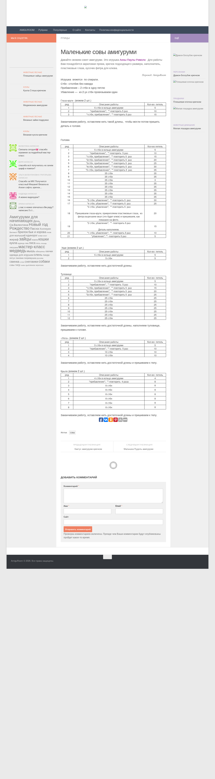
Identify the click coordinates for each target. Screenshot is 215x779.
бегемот (13, 232)
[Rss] (51, 37)
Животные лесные (32, 72)
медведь (18, 250)
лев (26, 243)
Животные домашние (184, 125)
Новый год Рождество (29, 226)
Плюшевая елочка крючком (187, 101)
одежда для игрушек (21, 255)
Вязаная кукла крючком (35, 134)
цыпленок (30, 265)
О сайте (77, 30)
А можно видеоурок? (29, 197)
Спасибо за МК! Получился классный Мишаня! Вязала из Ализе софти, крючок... (34, 184)
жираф (14, 239)
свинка (14, 261)
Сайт (66, 516)
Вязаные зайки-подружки (36, 119)
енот (45, 235)
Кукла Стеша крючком (34, 90)
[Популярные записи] (17, 64)
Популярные (60, 30)
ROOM (27, 30)
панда (46, 255)
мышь (31, 251)
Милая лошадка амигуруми (187, 128)
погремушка (30, 257)
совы (72, 432)
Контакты (90, 30)
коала (35, 239)
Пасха (34, 228)
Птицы (65, 38)
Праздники (178, 98)
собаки (44, 261)
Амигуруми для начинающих (24, 218)
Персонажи (179, 72)
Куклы (26, 87)
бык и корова (37, 232)
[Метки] (46, 64)
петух (12, 257)
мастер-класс (31, 246)
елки (40, 235)
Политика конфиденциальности (116, 30)
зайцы (25, 238)
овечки (49, 251)
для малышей (18, 235)
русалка (40, 258)
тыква (23, 265)
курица (21, 243)
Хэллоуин (45, 228)
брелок (23, 231)
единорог (32, 235)
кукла (13, 242)
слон (22, 261)
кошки (43, 238)
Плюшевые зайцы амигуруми (38, 75)
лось (38, 243)
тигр (17, 265)
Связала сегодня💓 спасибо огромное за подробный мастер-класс (35, 152)
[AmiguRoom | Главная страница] (107, 13)
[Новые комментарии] (31, 64)
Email (118, 505)
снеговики (31, 261)
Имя (66, 505)
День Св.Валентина (25, 223)
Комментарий (71, 486)
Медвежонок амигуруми (35, 105)
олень (38, 254)
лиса (32, 243)
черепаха (39, 265)
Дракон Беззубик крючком (186, 75)
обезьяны (40, 251)
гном (49, 232)
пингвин (20, 257)
